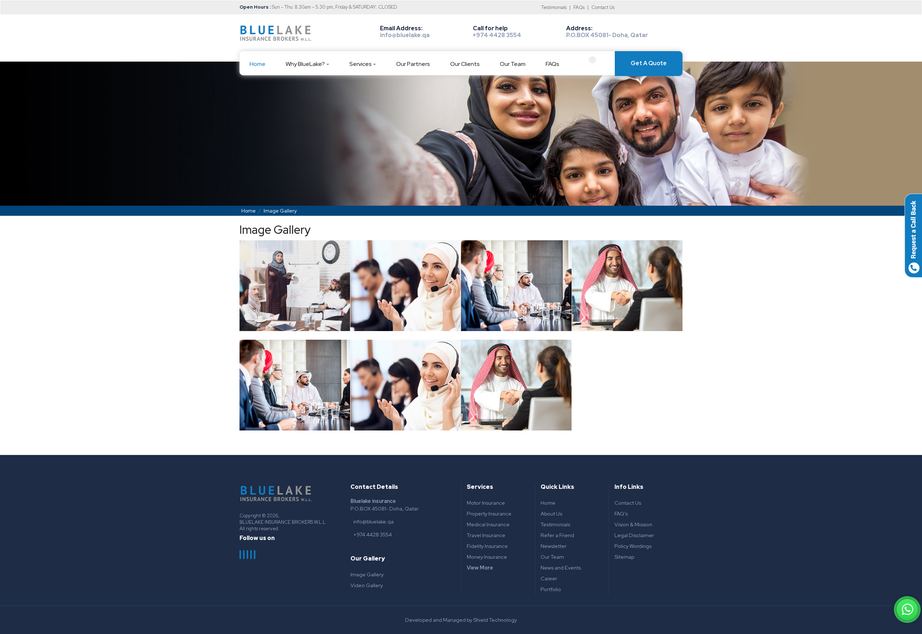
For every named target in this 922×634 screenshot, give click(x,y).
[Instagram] (248, 555)
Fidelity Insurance (487, 546)
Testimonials (554, 7)
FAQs (579, 7)
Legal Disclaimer (634, 535)
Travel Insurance (486, 535)
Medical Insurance (488, 524)
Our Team (512, 64)
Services (360, 64)
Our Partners (413, 64)
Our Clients (465, 64)
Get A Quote (649, 63)
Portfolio (551, 589)
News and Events (561, 567)
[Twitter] (244, 555)
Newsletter (554, 546)
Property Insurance (489, 513)
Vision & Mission (633, 524)
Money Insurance (487, 556)
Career (549, 578)
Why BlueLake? (305, 64)
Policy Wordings (633, 546)
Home (257, 64)
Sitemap (624, 556)
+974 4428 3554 (497, 35)
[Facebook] (241, 555)
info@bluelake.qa (405, 35)
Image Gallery (367, 574)
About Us (551, 513)
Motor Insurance (486, 502)
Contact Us (602, 7)
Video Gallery (366, 585)
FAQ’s (621, 513)
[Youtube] (255, 555)
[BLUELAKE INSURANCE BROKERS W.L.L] (276, 33)
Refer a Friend (557, 535)
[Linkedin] (251, 555)
